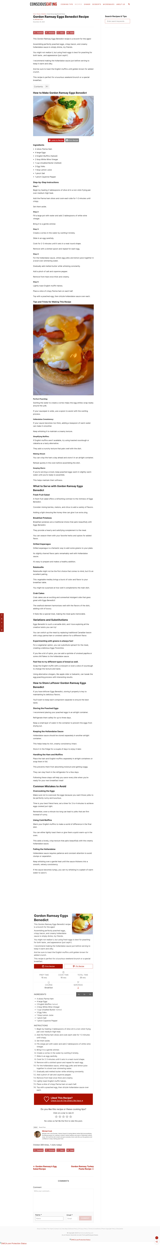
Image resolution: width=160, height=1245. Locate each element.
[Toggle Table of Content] (46, 86)
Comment (37, 1187)
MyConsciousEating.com (85, 1233)
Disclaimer (120, 1229)
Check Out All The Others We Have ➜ (67, 1100)
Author (35, 1127)
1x (79, 994)
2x (84, 994)
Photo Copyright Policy (109, 1229)
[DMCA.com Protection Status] (80, 1240)
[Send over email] (2, 630)
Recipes (39, 14)
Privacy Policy (83, 1229)
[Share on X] (2, 619)
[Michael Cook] (37, 1134)
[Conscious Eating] (44, 4)
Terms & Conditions (94, 1229)
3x (90, 994)
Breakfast (44, 14)
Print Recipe (73, 140)
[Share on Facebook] (2, 615)
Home (34, 14)
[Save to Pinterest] (2, 622)
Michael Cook (39, 19)
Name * (38, 1215)
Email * (70, 1215)
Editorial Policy (73, 1229)
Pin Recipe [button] (79, 966)
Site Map (65, 1229)
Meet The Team (48, 1229)
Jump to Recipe (57, 140)
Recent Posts (42, 1127)
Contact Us (57, 1229)
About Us (39, 1229)
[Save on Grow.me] (2, 626)
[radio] (56, 1117)
